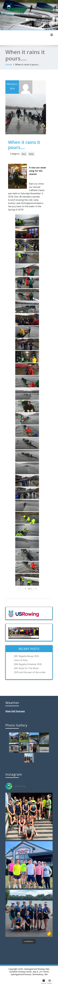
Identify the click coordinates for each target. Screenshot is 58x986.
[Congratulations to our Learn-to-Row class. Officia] (29, 864)
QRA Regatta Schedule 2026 (28, 664)
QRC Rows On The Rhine (26, 668)
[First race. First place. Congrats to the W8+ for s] (29, 913)
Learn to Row (20, 660)
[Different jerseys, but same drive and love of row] (29, 816)
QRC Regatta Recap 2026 (26, 656)
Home (8, 64)
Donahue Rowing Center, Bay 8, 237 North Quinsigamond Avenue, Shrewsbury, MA (29, 973)
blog (24, 153)
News (31, 153)
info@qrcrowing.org (41, 19)
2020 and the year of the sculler (30, 672)
